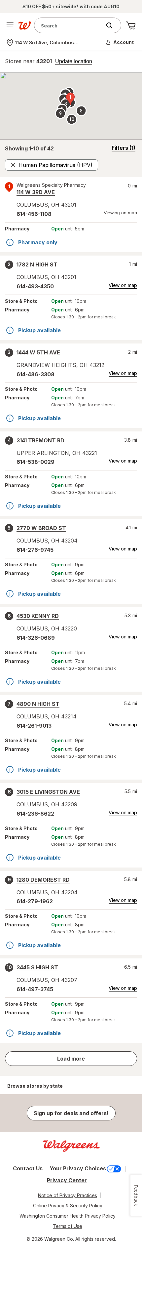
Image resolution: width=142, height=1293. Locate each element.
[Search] (112, 25)
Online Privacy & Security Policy (67, 1205)
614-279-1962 (35, 901)
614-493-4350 (35, 286)
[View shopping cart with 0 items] (130, 25)
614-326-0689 (36, 637)
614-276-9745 (35, 549)
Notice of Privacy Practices (67, 1195)
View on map (123, 285)
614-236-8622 (35, 813)
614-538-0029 (35, 462)
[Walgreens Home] (24, 25)
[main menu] (10, 25)
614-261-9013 (34, 725)
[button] (120, 42)
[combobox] (69, 25)
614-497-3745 (35, 989)
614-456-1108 (34, 214)
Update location (73, 61)
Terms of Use (67, 1226)
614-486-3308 (35, 374)
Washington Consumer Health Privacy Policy (67, 1216)
